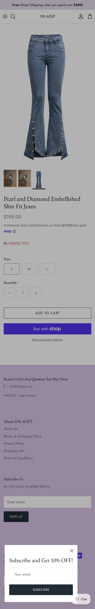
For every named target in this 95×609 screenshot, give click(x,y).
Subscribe (41, 589)
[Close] (72, 551)
